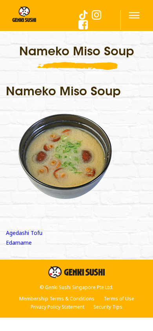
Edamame (19, 242)
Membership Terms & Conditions (57, 298)
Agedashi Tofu (24, 232)
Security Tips (107, 307)
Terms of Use (119, 298)
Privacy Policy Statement (57, 307)
